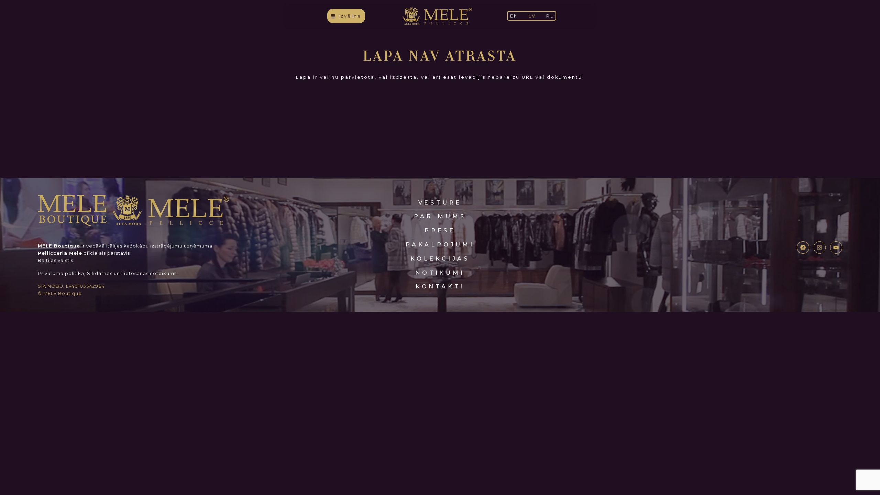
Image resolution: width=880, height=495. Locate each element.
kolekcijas (440, 258)
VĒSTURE (440, 202)
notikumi (439, 273)
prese (440, 230)
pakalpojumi (440, 244)
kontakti (440, 286)
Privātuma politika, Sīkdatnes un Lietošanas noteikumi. (107, 273)
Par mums (440, 216)
